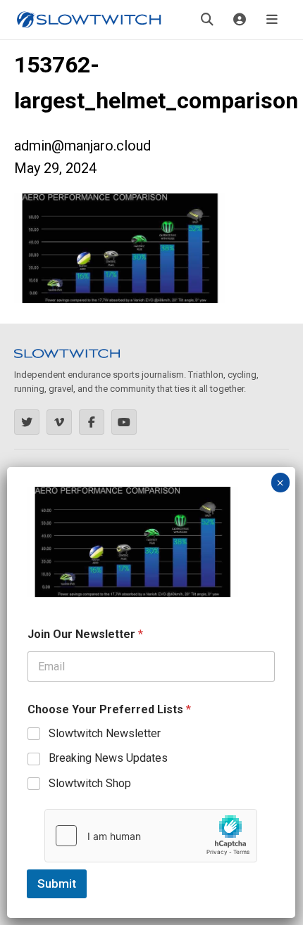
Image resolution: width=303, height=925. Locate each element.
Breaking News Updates (108, 758)
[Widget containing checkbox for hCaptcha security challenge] (150, 835)
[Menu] (272, 20)
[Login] (239, 20)
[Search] (207, 20)
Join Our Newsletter (85, 634)
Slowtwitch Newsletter (105, 733)
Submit (56, 883)
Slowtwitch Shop (90, 783)
